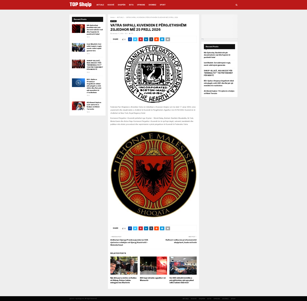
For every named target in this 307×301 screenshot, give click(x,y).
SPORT (163, 5)
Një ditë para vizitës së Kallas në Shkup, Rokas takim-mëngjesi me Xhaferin (123, 280)
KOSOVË (111, 5)
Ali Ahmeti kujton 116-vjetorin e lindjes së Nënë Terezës (94, 105)
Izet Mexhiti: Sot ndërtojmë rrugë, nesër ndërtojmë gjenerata (94, 47)
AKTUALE (100, 5)
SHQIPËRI (121, 5)
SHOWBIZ (152, 5)
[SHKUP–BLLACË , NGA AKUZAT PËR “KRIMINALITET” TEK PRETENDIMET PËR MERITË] (78, 64)
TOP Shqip (81, 4)
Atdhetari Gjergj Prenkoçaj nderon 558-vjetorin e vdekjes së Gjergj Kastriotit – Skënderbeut (129, 242)
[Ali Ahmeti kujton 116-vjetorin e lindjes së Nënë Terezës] (78, 105)
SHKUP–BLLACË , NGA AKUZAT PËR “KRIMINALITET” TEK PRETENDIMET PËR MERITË (95, 65)
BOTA (131, 5)
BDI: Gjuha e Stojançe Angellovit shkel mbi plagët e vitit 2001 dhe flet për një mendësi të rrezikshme (94, 86)
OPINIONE (141, 5)
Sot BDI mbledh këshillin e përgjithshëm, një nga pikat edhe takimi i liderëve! (181, 280)
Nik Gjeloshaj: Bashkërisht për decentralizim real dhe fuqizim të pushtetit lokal (95, 29)
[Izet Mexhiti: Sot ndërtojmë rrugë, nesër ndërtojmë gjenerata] (78, 47)
